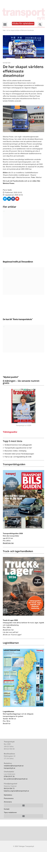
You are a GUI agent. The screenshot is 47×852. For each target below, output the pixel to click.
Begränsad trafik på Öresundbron (18, 261)
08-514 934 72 (9, 788)
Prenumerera (8, 798)
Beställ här (6, 723)
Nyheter (6, 63)
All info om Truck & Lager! (12, 635)
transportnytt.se (9, 768)
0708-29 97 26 (9, 776)
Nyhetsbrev (8, 795)
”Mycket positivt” (11, 377)
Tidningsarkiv (10, 432)
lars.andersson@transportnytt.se (15, 779)
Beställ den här (8, 543)
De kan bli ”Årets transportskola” (18, 319)
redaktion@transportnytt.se (14, 766)
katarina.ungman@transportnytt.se (16, 791)
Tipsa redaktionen (10, 812)
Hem (4, 30)
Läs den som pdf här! (10, 632)
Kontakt (6, 809)
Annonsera (8, 802)
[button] (4, 24)
